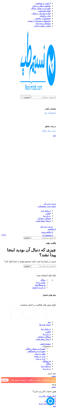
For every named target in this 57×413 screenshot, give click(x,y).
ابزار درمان (40, 359)
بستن (53, 376)
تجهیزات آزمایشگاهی (36, 351)
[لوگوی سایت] (37, 94)
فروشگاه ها (40, 285)
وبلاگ (43, 280)
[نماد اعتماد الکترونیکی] (16, 313)
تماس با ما (40, 282)
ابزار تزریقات (39, 356)
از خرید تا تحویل (38, 287)
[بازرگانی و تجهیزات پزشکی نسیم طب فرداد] (28, 313)
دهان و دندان (39, 354)
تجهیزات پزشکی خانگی (35, 349)
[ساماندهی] (41, 313)
